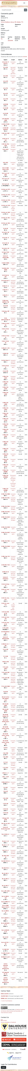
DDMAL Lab (4, 998)
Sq (1, 38)
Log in (3, 1067)
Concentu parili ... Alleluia (13, 800)
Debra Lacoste (4, 993)
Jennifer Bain (4, 996)
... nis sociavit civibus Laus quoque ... (13, 606)
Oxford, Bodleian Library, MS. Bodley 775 (12, 22)
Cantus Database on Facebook (8, 1022)
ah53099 (10, 40)
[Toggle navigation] (24, 2)
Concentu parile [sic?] (13, 749)
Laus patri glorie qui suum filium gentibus (13, 70)
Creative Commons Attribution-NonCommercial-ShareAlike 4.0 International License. (13, 1011)
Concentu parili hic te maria (13, 573)
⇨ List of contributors (6, 1000)
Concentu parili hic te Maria (13, 145)
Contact (5, 1020)
